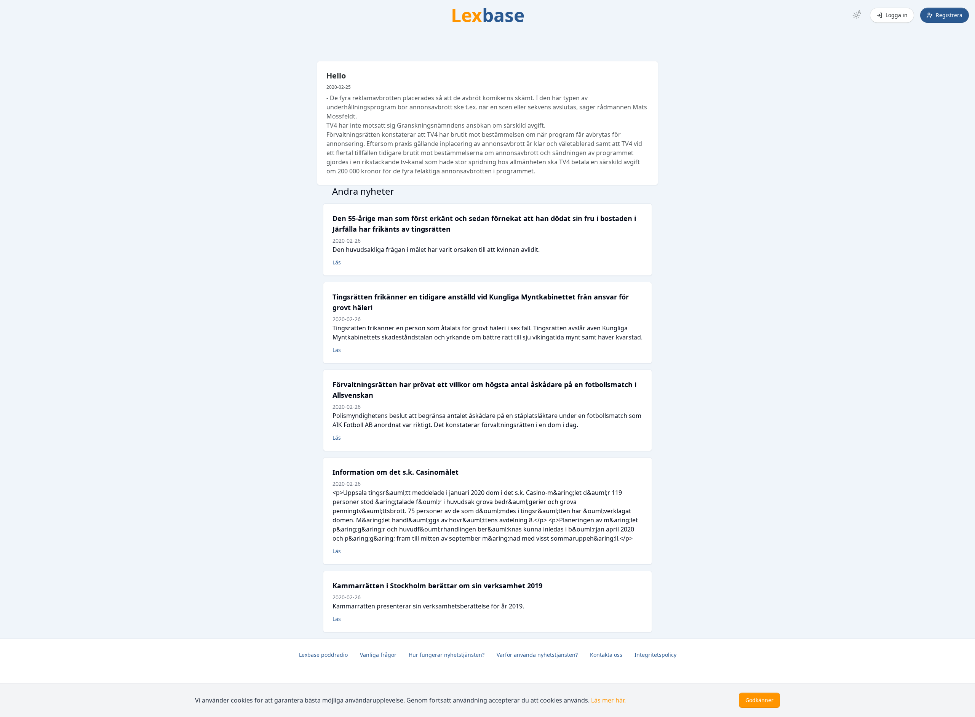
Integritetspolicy (655, 654)
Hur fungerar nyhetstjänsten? (446, 654)
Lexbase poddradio (323, 654)
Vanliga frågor (378, 654)
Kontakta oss (606, 654)
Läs (336, 262)
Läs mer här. (608, 700)
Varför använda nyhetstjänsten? (537, 654)
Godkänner (759, 700)
